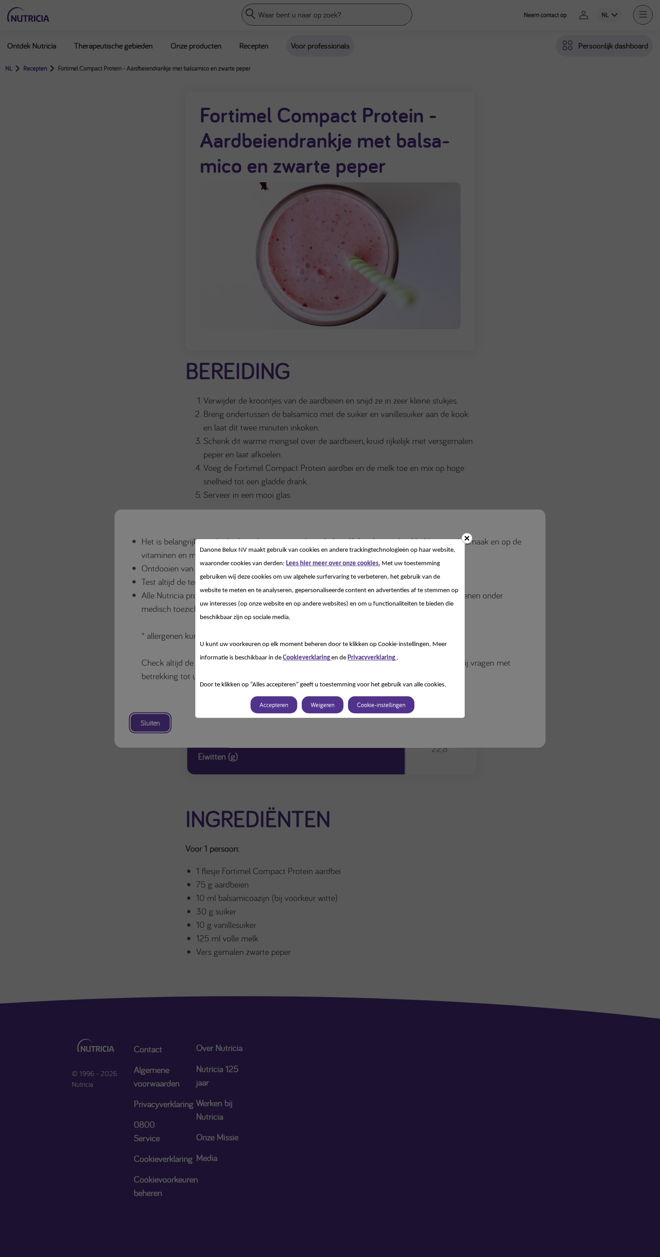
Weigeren (322, 705)
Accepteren (274, 705)
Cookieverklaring (307, 658)
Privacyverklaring (372, 658)
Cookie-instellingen (381, 705)
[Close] (467, 538)
